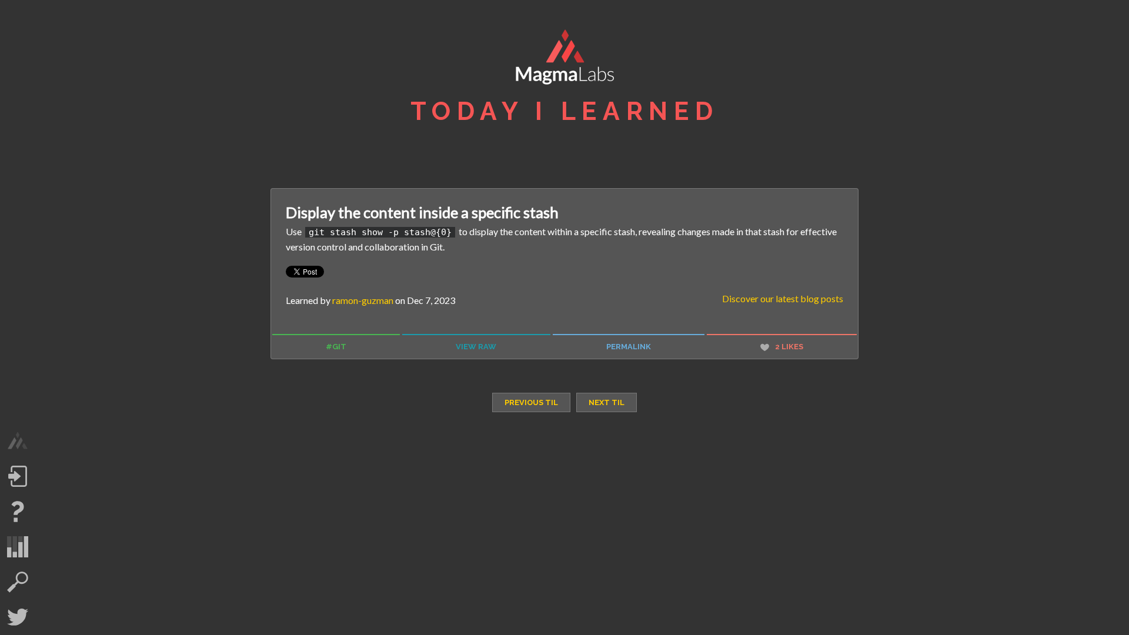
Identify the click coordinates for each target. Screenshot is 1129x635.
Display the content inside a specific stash (422, 212)
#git (336, 346)
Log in (17, 476)
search (17, 582)
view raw (476, 346)
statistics (17, 546)
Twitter (17, 617)
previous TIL (531, 402)
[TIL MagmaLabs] (564, 60)
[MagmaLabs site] (17, 441)
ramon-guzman (362, 300)
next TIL (606, 402)
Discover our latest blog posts (782, 298)
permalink (628, 346)
